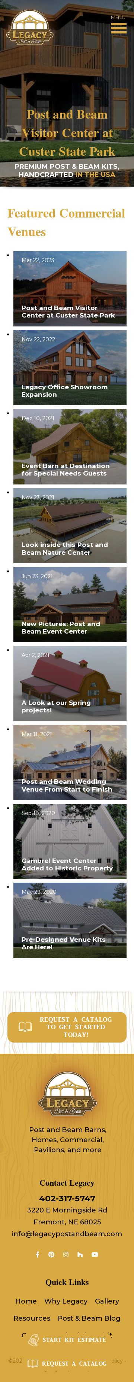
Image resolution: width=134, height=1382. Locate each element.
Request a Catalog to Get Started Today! (76, 1027)
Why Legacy (65, 1301)
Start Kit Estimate (74, 1340)
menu (118, 17)
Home (26, 1301)
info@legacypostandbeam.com (67, 1234)
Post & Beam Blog (89, 1318)
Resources (31, 1318)
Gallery (107, 1301)
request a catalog (74, 1363)
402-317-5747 (67, 1198)
